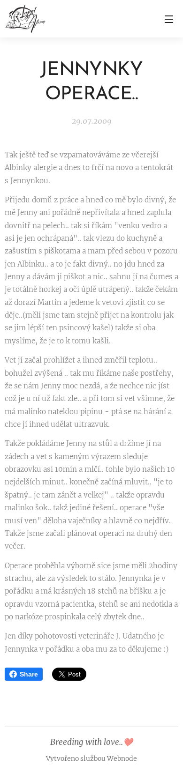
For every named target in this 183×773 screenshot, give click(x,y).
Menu (169, 18)
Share (29, 674)
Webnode (122, 758)
